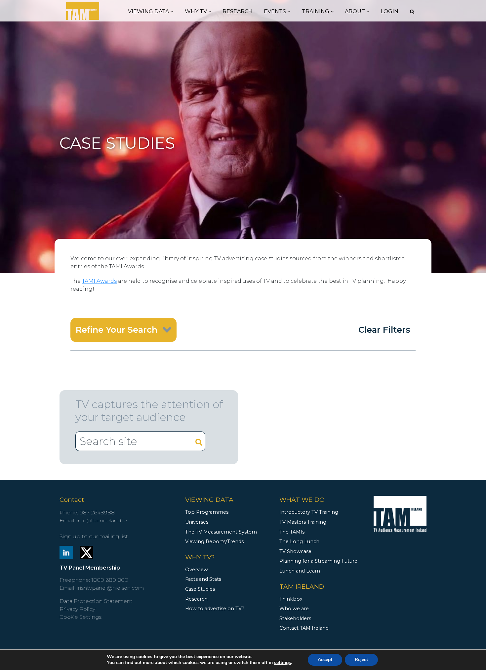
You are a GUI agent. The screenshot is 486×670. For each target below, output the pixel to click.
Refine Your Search (116, 329)
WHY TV (196, 11)
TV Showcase (295, 551)
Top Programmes (206, 512)
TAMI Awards (99, 281)
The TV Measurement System (221, 532)
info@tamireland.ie (102, 520)
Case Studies (200, 589)
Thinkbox (291, 599)
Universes (196, 522)
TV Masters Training (302, 522)
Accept (325, 659)
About (355, 11)
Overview (196, 570)
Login (389, 11)
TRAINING (316, 11)
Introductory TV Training (308, 512)
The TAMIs (291, 532)
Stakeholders (295, 618)
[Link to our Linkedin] (66, 552)
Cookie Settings (80, 617)
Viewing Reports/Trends (214, 541)
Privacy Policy (77, 609)
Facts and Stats (203, 579)
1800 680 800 (109, 580)
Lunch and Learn (299, 571)
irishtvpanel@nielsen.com (110, 588)
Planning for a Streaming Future (318, 561)
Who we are (294, 609)
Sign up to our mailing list (94, 536)
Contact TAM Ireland (304, 628)
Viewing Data (149, 11)
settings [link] (282, 662)
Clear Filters (384, 329)
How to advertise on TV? (214, 609)
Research (238, 11)
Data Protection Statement (96, 601)
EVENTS (275, 11)
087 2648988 (97, 512)
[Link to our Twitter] (86, 552)
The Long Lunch (299, 541)
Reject (361, 659)
